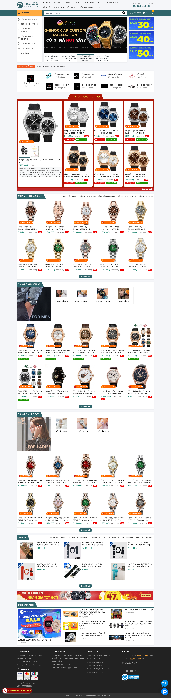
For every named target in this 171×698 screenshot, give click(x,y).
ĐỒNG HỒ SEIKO (87, 7)
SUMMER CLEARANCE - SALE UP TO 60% (131, 66)
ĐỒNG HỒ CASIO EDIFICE (27, 30)
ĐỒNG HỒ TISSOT (68, 7)
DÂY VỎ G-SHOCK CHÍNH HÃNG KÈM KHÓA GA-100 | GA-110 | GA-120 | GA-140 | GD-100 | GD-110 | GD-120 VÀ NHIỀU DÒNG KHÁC (49, 565)
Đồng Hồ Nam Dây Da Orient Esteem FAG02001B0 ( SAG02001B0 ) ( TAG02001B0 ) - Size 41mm (57, 392)
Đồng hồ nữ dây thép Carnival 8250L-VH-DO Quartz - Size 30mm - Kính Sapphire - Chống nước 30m (85, 481)
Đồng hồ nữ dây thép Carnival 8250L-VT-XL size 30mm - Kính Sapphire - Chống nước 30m (140, 481)
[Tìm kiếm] (124, 13)
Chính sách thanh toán (95, 659)
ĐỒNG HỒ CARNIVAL (92, 3)
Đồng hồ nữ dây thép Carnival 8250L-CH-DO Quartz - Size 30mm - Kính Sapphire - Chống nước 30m (30, 481)
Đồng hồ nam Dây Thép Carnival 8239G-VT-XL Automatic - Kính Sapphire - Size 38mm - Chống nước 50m (112, 265)
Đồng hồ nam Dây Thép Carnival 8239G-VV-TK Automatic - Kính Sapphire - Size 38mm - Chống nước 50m (30, 265)
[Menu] (19, 13)
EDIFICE (68, 3)
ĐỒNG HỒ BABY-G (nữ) (30, 24)
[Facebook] (123, 671)
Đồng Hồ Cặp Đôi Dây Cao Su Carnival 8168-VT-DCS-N (136, 132)
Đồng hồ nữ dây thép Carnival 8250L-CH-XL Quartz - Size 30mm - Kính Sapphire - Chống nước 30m (85, 519)
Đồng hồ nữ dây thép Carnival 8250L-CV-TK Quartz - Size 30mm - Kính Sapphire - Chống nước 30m (112, 481)
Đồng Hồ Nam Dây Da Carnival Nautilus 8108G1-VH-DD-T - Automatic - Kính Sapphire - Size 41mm (57, 351)
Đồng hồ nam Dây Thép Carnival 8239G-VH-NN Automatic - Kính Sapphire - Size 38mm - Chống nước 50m (57, 228)
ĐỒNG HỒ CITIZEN (50, 7)
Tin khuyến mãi (27, 66)
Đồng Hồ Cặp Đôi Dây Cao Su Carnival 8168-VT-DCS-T (76, 132)
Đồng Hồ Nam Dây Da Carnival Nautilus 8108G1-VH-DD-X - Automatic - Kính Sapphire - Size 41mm (30, 351)
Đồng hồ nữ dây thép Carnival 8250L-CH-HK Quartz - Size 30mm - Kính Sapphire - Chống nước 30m (57, 519)
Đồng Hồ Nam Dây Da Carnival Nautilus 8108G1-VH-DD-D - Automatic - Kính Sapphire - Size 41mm (112, 351)
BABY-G (57, 3)
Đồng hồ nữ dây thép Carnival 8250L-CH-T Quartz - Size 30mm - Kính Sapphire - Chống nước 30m (112, 519)
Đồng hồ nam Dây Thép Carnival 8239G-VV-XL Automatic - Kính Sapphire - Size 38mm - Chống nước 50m (57, 265)
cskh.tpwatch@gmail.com (32, 665)
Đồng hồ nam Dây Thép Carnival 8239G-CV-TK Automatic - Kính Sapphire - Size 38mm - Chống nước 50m (140, 265)
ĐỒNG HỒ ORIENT (112, 3)
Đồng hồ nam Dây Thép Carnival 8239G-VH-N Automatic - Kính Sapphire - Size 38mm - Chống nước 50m (112, 228)
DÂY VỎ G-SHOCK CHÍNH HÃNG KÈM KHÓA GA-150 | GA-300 (139, 544)
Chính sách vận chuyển (96, 662)
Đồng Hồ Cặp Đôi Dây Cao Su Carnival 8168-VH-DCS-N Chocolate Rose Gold (136, 175)
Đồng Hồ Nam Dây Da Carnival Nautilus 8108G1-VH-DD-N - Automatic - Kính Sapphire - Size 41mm (85, 351)
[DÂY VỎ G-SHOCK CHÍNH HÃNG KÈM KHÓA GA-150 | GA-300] (118, 550)
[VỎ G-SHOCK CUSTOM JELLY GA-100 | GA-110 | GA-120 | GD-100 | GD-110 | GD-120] (118, 571)
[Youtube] (131, 671)
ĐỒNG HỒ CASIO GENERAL (27, 37)
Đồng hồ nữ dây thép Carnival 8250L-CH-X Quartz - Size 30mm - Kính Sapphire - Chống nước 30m (57, 481)
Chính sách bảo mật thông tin (98, 655)
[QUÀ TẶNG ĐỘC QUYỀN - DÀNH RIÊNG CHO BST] (85, 35)
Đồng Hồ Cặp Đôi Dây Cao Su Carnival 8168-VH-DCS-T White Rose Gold (106, 175)
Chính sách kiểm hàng (95, 672)
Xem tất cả (146, 189)
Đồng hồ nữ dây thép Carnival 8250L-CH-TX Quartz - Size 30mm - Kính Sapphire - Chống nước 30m (140, 519)
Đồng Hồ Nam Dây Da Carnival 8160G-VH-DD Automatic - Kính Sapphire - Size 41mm (140, 351)
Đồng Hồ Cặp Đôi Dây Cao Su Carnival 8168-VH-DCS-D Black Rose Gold (76, 175)
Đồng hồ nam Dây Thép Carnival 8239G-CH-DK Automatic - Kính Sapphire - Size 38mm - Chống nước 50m (85, 265)
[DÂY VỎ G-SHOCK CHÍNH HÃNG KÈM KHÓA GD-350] (72, 550)
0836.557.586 (143, 4)
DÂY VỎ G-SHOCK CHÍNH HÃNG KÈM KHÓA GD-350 (92, 544)
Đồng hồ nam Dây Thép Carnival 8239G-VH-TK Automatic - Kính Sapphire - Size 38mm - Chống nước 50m (85, 228)
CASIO (78, 3)
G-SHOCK (46, 3)
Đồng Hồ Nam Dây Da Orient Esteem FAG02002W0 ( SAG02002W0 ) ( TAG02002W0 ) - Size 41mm (84, 392)
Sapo (108, 695)
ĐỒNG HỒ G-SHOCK (29, 19)
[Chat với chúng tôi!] (164, 691)
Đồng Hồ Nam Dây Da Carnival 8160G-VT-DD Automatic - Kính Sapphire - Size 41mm (30, 392)
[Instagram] (135, 671)
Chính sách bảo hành (95, 665)
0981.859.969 (135, 659)
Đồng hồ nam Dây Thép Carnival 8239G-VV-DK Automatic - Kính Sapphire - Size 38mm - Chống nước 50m (140, 228)
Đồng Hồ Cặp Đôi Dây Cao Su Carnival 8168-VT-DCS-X (106, 132)
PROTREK (101, 7)
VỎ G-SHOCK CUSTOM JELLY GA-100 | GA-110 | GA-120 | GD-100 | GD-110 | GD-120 (140, 565)
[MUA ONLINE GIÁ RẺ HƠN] (85, 595)
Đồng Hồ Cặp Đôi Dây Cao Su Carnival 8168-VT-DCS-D (40, 161)
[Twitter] (127, 671)
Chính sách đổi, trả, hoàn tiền (98, 669)
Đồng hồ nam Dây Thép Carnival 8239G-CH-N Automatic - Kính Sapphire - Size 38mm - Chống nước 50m (30, 228)
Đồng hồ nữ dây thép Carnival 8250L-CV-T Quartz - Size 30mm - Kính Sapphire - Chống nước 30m (30, 519)
